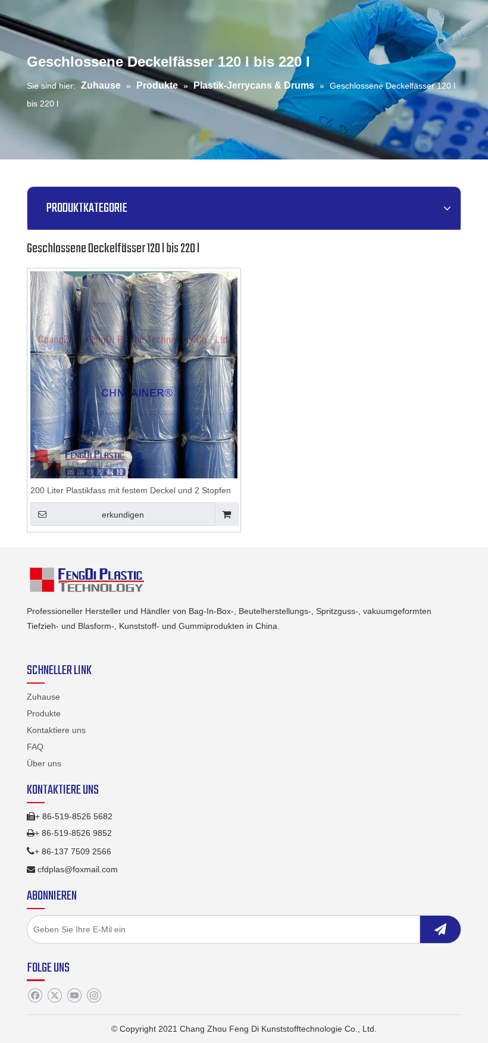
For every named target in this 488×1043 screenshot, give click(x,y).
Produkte (44, 713)
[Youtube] (74, 995)
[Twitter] (54, 995)
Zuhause (43, 696)
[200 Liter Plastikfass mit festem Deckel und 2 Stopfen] (133, 374)
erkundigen (123, 514)
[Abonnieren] (440, 929)
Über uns (44, 763)
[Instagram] (93, 995)
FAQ (35, 746)
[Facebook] (34, 995)
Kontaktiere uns (56, 730)
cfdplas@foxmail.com (77, 869)
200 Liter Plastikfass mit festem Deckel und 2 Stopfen (130, 490)
